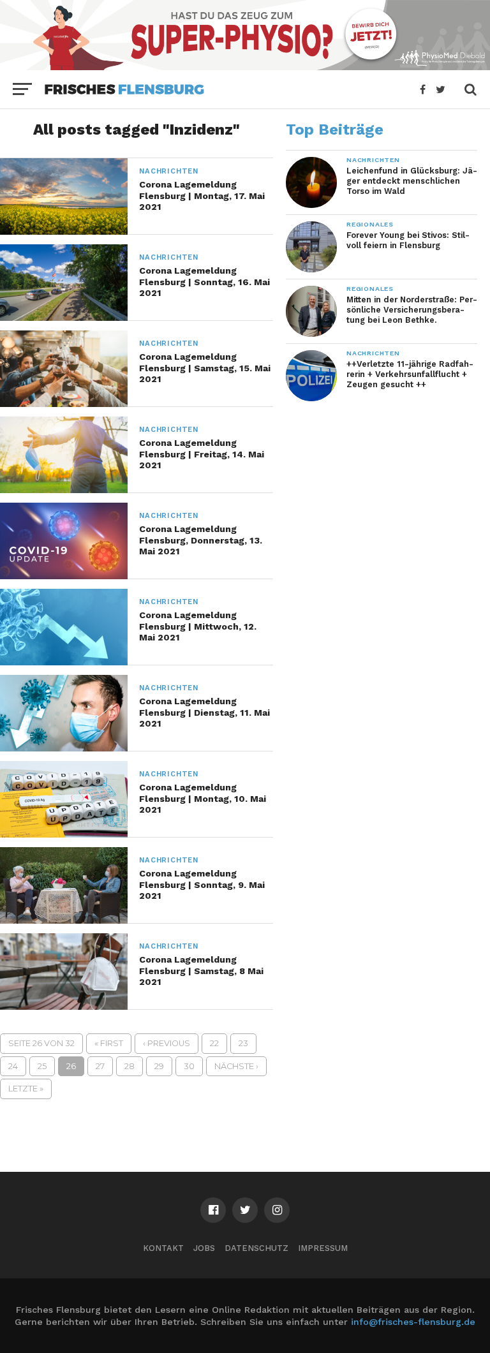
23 (243, 1043)
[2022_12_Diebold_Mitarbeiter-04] (245, 66)
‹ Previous (166, 1043)
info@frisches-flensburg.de (413, 1322)
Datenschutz (256, 1248)
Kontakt (163, 1248)
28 (129, 1066)
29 (159, 1066)
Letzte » (25, 1088)
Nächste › (236, 1066)
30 (189, 1066)
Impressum (323, 1248)
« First (108, 1043)
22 (214, 1043)
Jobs (204, 1248)
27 (100, 1066)
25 (42, 1066)
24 (13, 1066)
